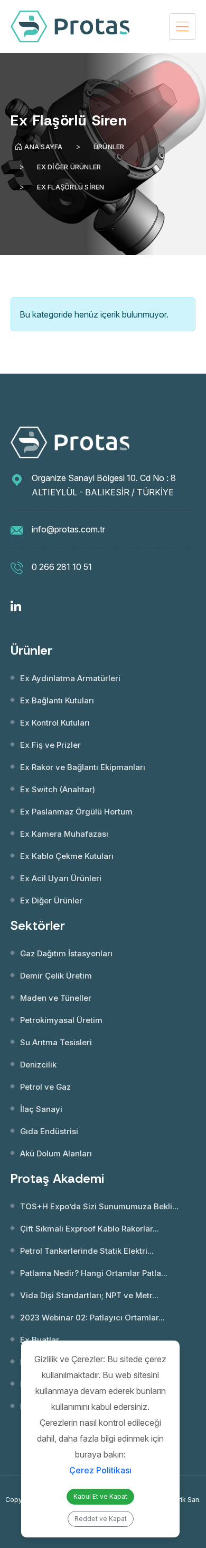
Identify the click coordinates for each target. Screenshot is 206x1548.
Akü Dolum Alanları (56, 1153)
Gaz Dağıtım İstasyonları (66, 953)
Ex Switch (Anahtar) (57, 789)
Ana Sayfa (43, 146)
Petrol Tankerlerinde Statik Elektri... (87, 1251)
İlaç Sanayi (41, 1109)
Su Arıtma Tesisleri (56, 1042)
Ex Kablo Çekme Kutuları (67, 856)
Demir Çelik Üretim (56, 976)
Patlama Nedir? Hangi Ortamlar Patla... (93, 1273)
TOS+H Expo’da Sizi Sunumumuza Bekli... (99, 1206)
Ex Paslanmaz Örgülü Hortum (76, 812)
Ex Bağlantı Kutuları (57, 700)
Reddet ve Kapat (100, 1519)
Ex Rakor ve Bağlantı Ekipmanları (82, 767)
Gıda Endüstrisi (49, 1131)
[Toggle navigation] (182, 26)
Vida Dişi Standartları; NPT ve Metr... (89, 1295)
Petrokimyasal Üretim (61, 1020)
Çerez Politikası (100, 1470)
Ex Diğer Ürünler (69, 166)
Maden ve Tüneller (55, 998)
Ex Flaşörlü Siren (70, 187)
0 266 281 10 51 (62, 567)
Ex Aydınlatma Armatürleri (70, 678)
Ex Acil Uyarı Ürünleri (60, 878)
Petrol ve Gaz (45, 1087)
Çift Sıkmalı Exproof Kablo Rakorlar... (89, 1229)
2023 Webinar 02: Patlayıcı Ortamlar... (92, 1317)
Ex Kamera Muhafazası (64, 834)
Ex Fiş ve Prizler (50, 745)
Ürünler (109, 146)
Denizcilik (38, 1065)
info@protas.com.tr (68, 529)
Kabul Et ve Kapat (100, 1496)
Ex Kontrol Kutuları (55, 723)
